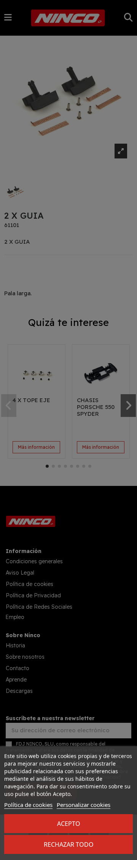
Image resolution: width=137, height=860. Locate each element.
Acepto (68, 823)
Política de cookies (28, 804)
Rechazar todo (69, 844)
